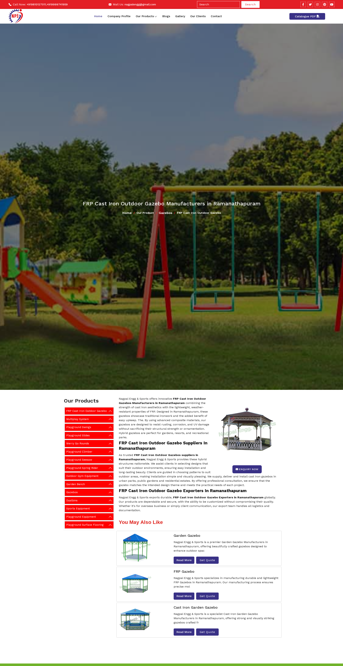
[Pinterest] (324, 4)
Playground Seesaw (79, 459)
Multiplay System (77, 419)
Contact (216, 16)
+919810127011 (36, 4)
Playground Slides (78, 435)
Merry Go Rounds (77, 443)
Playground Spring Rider (82, 468)
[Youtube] (331, 4)
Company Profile (119, 16)
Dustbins (72, 500)
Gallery (180, 16)
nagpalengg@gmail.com (140, 4)
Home (98, 16)
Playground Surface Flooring (85, 524)
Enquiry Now (249, 469)
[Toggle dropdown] (155, 16)
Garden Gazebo (187, 535)
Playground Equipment (81, 516)
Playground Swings (78, 427)
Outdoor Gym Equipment (82, 476)
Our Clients (198, 16)
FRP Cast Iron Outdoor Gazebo (86, 411)
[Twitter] (310, 4)
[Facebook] (303, 4)
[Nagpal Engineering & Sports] (16, 16)
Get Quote (207, 560)
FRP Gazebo (184, 571)
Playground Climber (79, 451)
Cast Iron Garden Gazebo (196, 607)
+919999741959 (57, 4)
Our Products (145, 16)
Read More (184, 560)
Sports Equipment (78, 508)
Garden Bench (75, 484)
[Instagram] (317, 4)
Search (250, 4)
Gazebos (165, 213)
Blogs (166, 16)
